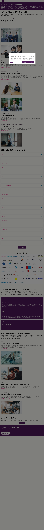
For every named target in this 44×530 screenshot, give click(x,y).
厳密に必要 (25, 62)
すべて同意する (31, 62)
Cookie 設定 (11, 62)
